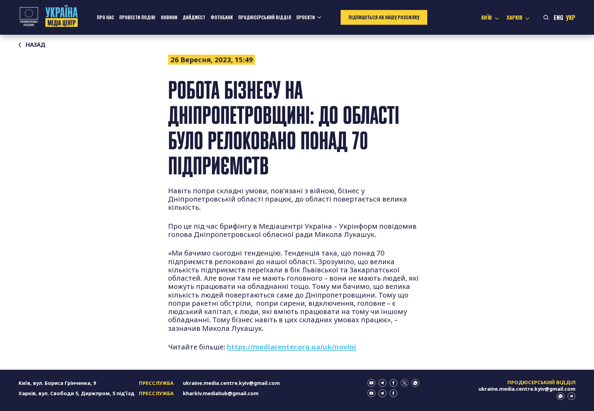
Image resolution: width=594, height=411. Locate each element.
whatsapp (415, 383)
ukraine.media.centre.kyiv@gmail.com (231, 382)
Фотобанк (222, 17)
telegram (382, 383)
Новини (169, 17)
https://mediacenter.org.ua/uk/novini (291, 346)
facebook (393, 383)
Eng (558, 17)
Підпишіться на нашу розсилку (384, 17)
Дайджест (194, 17)
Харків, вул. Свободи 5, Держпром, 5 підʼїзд (76, 393)
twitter (404, 383)
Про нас (105, 17)
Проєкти (305, 17)
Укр (570, 17)
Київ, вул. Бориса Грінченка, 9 (57, 382)
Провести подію (137, 17)
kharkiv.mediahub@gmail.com (220, 393)
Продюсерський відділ (264, 17)
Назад (35, 44)
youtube (371, 383)
